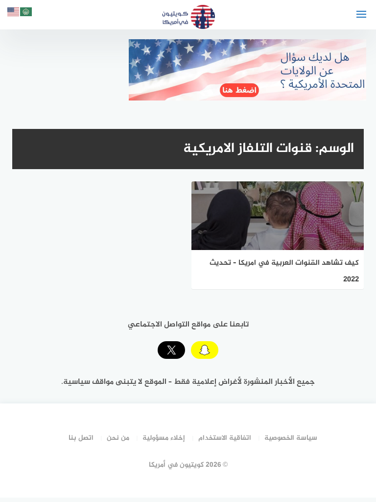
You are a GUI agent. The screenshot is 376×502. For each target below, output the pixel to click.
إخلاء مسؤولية (163, 438)
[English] (13, 13)
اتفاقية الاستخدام (224, 438)
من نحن (118, 438)
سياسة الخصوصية (290, 438)
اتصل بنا (81, 438)
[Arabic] (26, 13)
